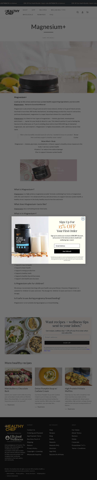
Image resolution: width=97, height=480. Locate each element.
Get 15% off (67, 251)
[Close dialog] (83, 218)
